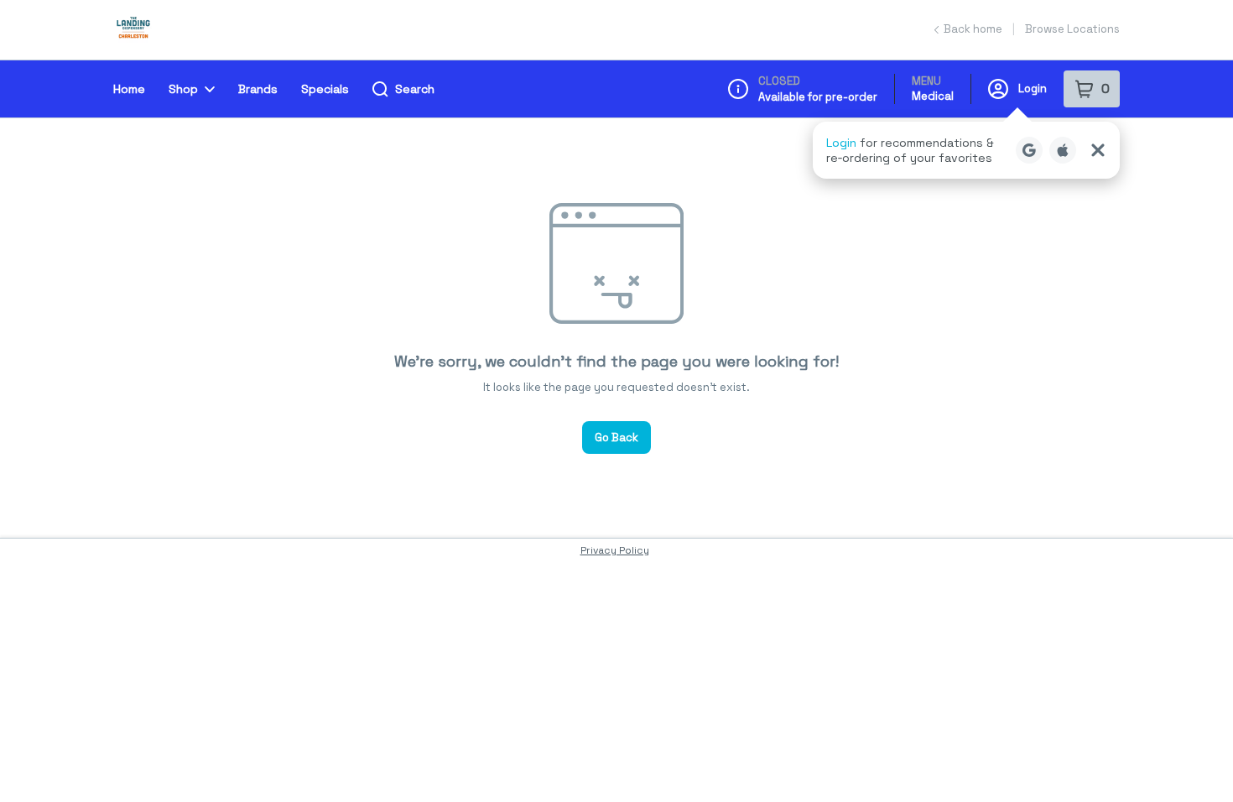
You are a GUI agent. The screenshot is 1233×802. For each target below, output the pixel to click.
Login (1032, 88)
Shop (183, 88)
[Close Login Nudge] (1098, 150)
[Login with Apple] (1062, 150)
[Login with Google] (1029, 150)
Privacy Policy (614, 550)
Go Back (616, 437)
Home (129, 88)
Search (414, 88)
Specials (325, 88)
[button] (966, 150)
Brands (258, 88)
